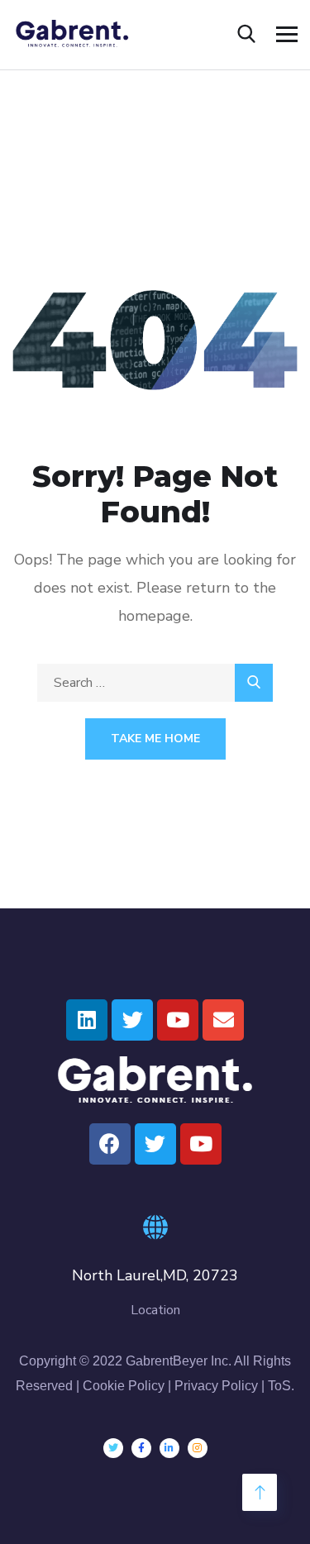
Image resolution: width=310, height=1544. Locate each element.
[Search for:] (155, 683)
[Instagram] (197, 1448)
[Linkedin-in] (169, 1448)
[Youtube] (177, 1020)
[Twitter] (132, 1020)
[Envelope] (223, 1020)
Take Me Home (155, 738)
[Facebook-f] (141, 1448)
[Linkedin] (86, 1020)
